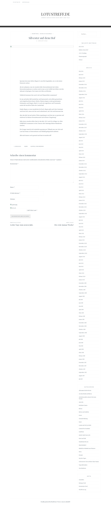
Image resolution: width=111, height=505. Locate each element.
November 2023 (83, 127)
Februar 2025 (82, 78)
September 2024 (83, 94)
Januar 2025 (82, 81)
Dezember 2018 (82, 322)
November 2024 (83, 87)
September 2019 (83, 293)
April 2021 (81, 230)
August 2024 (82, 97)
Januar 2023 (81, 160)
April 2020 (81, 269)
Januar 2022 (82, 200)
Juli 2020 (81, 260)
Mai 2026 (81, 71)
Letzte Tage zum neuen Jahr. (21, 224)
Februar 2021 (82, 236)
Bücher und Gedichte (84, 412)
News (80, 451)
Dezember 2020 (83, 243)
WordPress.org (82, 489)
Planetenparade (83, 56)
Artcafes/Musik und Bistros (85, 393)
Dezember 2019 (82, 283)
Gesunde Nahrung (83, 418)
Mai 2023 (81, 147)
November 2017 (82, 366)
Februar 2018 (82, 356)
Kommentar (14, 164)
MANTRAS (35, 33)
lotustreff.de (55, 14)
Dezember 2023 (83, 124)
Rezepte (81, 455)
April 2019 (81, 309)
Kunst (80, 422)
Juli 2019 (81, 299)
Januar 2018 (81, 359)
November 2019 (82, 286)
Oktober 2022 (82, 170)
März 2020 (81, 273)
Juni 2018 (81, 342)
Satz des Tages (82, 458)
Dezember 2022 (83, 164)
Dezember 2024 (83, 84)
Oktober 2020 (82, 250)
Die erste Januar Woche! (64, 224)
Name (12, 187)
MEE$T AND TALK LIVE (84, 435)
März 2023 (81, 154)
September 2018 (83, 332)
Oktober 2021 (82, 210)
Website (12, 199)
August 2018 (82, 336)
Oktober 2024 (82, 91)
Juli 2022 (81, 180)
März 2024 (81, 114)
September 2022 (83, 174)
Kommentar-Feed (83, 486)
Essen (80, 415)
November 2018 (82, 326)
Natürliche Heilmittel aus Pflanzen (87, 448)
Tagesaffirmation (83, 465)
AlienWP (68, 502)
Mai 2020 (81, 266)
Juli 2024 (81, 101)
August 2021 (82, 217)
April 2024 (81, 111)
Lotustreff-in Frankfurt (84, 428)
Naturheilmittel (82, 445)
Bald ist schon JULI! (83, 50)
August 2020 (82, 256)
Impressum (25, 2)
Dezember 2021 (82, 203)
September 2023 (83, 134)
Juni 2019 (81, 303)
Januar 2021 (81, 240)
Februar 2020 (82, 276)
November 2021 (82, 207)
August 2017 (81, 375)
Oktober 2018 (82, 329)
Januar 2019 (81, 319)
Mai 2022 (81, 187)
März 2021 (81, 233)
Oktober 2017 (82, 369)
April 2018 (81, 349)
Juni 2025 (81, 74)
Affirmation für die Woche (85, 390)
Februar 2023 (82, 157)
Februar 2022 (82, 197)
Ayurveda (81, 402)
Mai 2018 (81, 346)
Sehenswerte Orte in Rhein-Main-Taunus (89, 461)
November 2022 (83, 167)
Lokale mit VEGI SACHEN (85, 425)
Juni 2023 (81, 144)
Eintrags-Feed (82, 483)
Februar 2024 (82, 117)
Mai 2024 (81, 107)
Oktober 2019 (82, 289)
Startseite (16, 2)
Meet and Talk (82, 438)
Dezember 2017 (82, 362)
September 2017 (83, 372)
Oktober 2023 (82, 131)
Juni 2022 (81, 184)
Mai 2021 (81, 226)
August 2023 (82, 137)
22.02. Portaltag (82, 53)
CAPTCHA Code (31, 210)
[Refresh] (13, 208)
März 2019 (81, 313)
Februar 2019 (82, 316)
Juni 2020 (81, 263)
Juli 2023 (81, 140)
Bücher (80, 408)
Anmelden (81, 479)
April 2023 (81, 150)
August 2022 (82, 177)
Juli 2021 (81, 220)
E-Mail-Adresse (15, 193)
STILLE (80, 59)
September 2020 (83, 253)
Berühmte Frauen (83, 405)
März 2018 (81, 352)
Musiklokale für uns (83, 441)
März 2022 (81, 193)
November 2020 (83, 246)
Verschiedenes (46, 33)
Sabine (26, 146)
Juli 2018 (81, 339)
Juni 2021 (81, 223)
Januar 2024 (82, 121)
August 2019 (82, 296)
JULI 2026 (81, 46)
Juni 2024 (81, 104)
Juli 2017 (81, 379)
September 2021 (83, 213)
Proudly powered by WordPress (48, 502)
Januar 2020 (82, 279)
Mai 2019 (81, 306)
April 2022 (81, 190)
